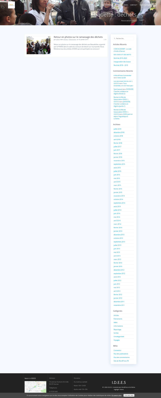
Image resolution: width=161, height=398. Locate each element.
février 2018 (118, 143)
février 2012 (118, 295)
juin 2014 (117, 213)
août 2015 (117, 168)
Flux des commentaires (122, 357)
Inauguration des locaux (122, 62)
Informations (118, 326)
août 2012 (117, 277)
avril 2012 (117, 291)
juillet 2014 (117, 210)
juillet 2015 (117, 171)
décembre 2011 (119, 302)
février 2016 (118, 154)
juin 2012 (117, 284)
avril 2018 (117, 139)
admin (58, 39)
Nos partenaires (146, 5)
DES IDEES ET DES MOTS (122, 55)
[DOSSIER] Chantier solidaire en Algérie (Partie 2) (123, 91)
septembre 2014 (119, 203)
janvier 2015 (118, 192)
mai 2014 (117, 217)
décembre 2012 (119, 270)
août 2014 (117, 206)
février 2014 (118, 228)
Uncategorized (119, 336)
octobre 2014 (118, 199)
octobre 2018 (118, 136)
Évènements (72, 39)
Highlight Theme (119, 389)
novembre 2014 (119, 196)
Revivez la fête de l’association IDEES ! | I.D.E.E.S (121, 99)
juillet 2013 (117, 245)
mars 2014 (117, 224)
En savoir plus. (117, 395)
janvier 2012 (118, 298)
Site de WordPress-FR (121, 361)
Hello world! (121, 78)
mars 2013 (117, 259)
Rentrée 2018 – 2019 (121, 65)
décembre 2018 (119, 132)
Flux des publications (121, 354)
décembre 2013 (119, 235)
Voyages (117, 340)
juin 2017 (117, 150)
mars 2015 (117, 185)
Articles (66, 39)
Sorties (116, 333)
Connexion (117, 350)
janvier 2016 (118, 157)
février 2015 (118, 189)
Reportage (117, 329)
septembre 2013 (119, 242)
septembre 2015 (119, 164)
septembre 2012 (119, 273)
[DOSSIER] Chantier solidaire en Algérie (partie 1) (122, 104)
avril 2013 (117, 256)
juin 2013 (117, 249)
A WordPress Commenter (122, 75)
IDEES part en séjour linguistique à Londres (123, 116)
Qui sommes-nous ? (109, 5)
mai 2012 (117, 288)
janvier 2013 (118, 266)
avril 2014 (117, 221)
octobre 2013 (118, 238)
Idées (115, 322)
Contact (133, 5)
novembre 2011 (119, 305)
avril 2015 (117, 182)
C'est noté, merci (129, 395)
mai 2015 (117, 178)
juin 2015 (117, 175)
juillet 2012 (117, 280)
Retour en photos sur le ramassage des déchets (78, 36)
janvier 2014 (118, 231)
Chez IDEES (124, 5)
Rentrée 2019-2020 (120, 58)
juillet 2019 (117, 129)
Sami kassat (118, 89)
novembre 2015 (119, 161)
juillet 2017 (117, 147)
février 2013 (118, 263)
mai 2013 (117, 252)
